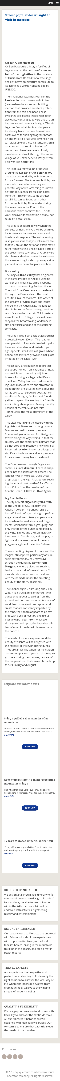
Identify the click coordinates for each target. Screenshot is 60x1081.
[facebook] (4, 1056)
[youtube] (15, 1056)
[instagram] (20, 1056)
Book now (30, 746)
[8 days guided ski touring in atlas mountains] (30, 702)
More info (9, 734)
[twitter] (9, 1056)
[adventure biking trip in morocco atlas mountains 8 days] (30, 764)
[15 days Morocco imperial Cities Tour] (30, 825)
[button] (51, 3)
